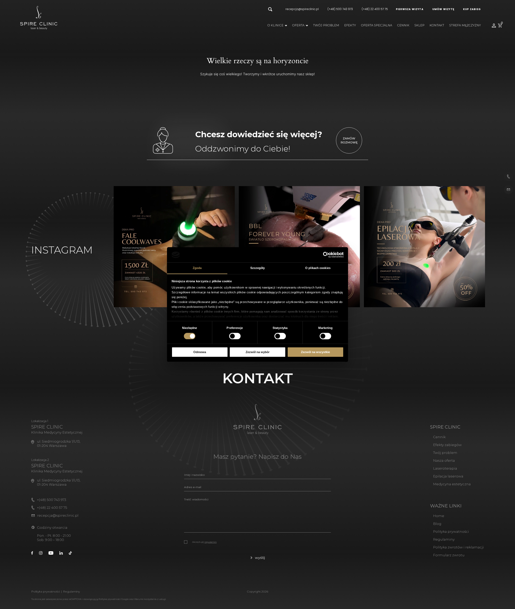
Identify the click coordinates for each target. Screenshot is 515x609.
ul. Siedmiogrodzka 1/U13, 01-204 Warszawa (58, 443)
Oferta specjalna (376, 25)
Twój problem (326, 25)
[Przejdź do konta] (32, 553)
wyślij (260, 558)
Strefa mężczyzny (465, 25)
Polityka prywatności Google (114, 599)
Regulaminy (444, 539)
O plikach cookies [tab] (318, 268)
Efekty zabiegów (447, 445)
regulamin (210, 541)
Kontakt (437, 25)
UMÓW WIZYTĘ (443, 9)
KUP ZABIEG (472, 9)
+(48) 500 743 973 (51, 500)
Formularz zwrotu (449, 555)
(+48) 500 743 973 (340, 9)
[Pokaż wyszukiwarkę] (270, 9)
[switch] (235, 336)
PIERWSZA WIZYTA (409, 9)
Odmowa (199, 352)
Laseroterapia (445, 468)
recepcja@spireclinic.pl (302, 9)
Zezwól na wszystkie (315, 352)
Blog (437, 524)
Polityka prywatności (451, 532)
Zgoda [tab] (197, 268)
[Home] (38, 17)
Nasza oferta (444, 461)
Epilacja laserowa (448, 476)
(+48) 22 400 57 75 (375, 9)
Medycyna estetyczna (452, 484)
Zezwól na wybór (258, 352)
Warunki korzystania (145, 599)
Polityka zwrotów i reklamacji (458, 547)
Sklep (419, 25)
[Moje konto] (494, 26)
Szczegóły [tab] (257, 268)
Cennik (403, 25)
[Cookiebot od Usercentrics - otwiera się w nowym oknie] (326, 255)
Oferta (298, 25)
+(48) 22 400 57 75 (52, 508)
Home (438, 516)
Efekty (350, 25)
